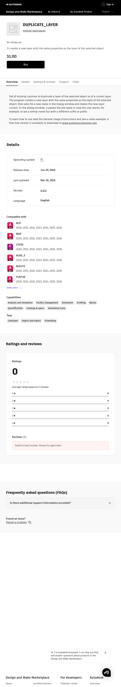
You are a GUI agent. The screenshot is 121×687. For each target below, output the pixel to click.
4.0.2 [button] (43, 190)
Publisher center (69, 683)
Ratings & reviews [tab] (44, 82)
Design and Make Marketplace (24, 12)
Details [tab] (25, 82)
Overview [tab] (12, 82)
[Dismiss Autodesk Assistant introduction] (105, 652)
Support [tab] (64, 82)
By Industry (54, 11)
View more (12, 287)
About (9, 683)
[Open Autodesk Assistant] (106, 672)
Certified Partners (42, 683)
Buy (25, 64)
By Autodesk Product (81, 11)
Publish (106, 11)
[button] (60, 502)
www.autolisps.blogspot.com (79, 123)
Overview (95, 683)
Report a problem (16, 522)
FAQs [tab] (76, 82)
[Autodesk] (14, 4)
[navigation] (60, 12)
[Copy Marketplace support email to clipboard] (29, 522)
